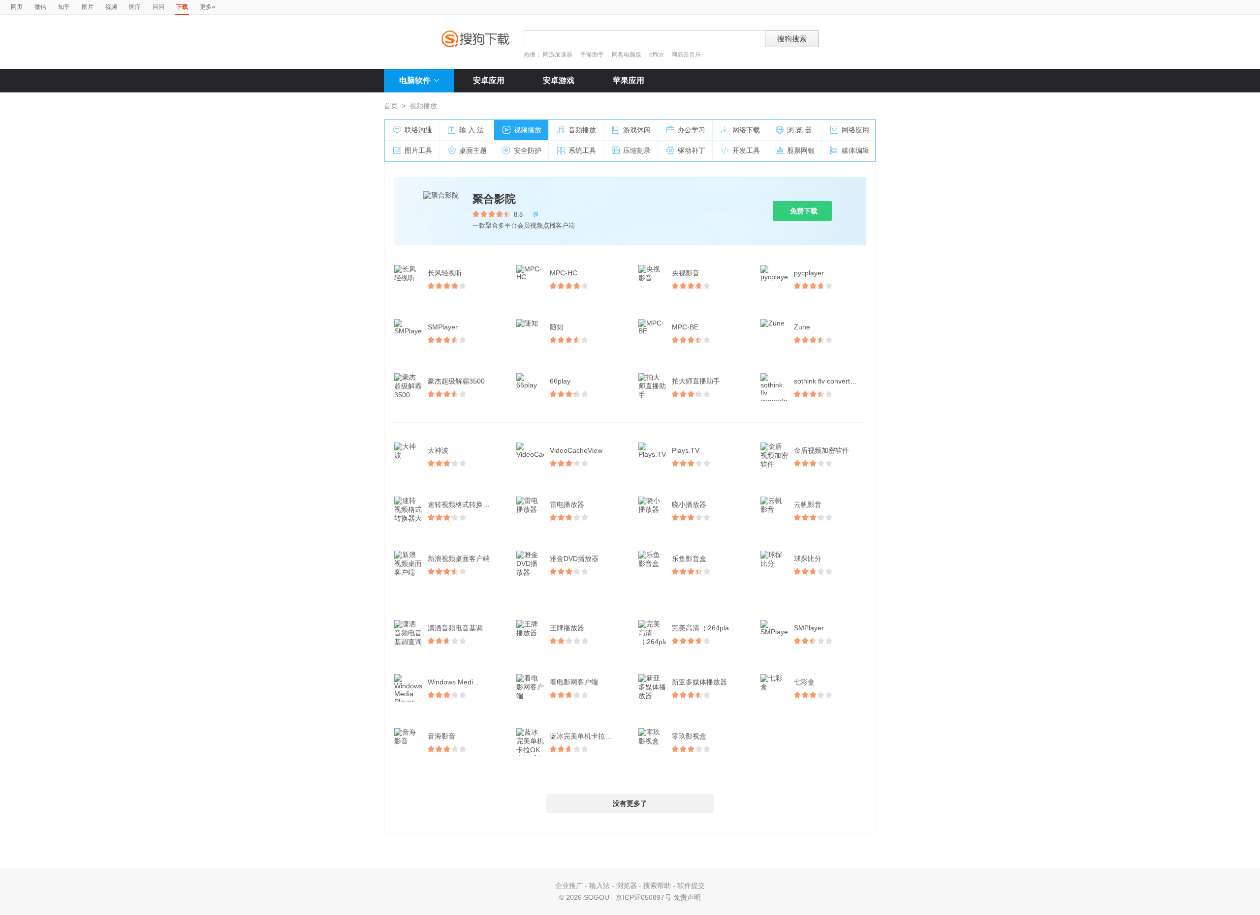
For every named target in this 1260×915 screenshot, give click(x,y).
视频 (111, 6)
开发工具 (746, 150)
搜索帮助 (657, 885)
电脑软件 (415, 80)
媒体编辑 (855, 150)
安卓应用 (488, 80)
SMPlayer (443, 327)
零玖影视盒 (689, 736)
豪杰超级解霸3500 (456, 381)
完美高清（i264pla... (703, 628)
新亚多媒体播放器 (699, 682)
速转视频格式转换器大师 (465, 504)
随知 (557, 327)
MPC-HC (563, 273)
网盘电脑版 (626, 54)
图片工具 (418, 150)
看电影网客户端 (574, 682)
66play (560, 381)
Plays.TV (685, 450)
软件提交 (691, 885)
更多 (208, 6)
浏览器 (626, 885)
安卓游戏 (558, 80)
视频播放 (527, 130)
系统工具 (582, 150)
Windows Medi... (453, 682)
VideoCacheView (576, 450)
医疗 (135, 6)
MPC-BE (685, 327)
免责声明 (687, 897)
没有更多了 (630, 803)
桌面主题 (473, 150)
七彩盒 (804, 682)
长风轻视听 (445, 273)
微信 (40, 6)
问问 (158, 6)
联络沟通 (418, 130)
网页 (17, 6)
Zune (802, 327)
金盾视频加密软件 (821, 450)
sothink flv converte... (827, 381)
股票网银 (801, 150)
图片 (88, 6)
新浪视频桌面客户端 (459, 558)
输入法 (599, 885)
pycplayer (809, 273)
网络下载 (746, 130)
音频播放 (582, 130)
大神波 (438, 450)
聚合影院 (494, 199)
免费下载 (804, 211)
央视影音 (685, 273)
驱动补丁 (691, 150)
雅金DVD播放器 (574, 558)
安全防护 (527, 150)
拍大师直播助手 (696, 381)
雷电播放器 (567, 504)
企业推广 (569, 885)
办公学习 (691, 130)
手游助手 (592, 54)
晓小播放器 (689, 504)
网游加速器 (557, 54)
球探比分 (807, 558)
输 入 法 (471, 130)
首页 (391, 106)
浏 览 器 (799, 130)
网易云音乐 (686, 54)
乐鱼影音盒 (689, 558)
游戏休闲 (637, 130)
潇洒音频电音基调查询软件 (465, 628)
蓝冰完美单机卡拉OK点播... (587, 736)
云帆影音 (807, 504)
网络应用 (855, 130)
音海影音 (441, 736)
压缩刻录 (637, 150)
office (657, 54)
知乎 (64, 6)
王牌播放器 (567, 628)
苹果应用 (628, 80)
